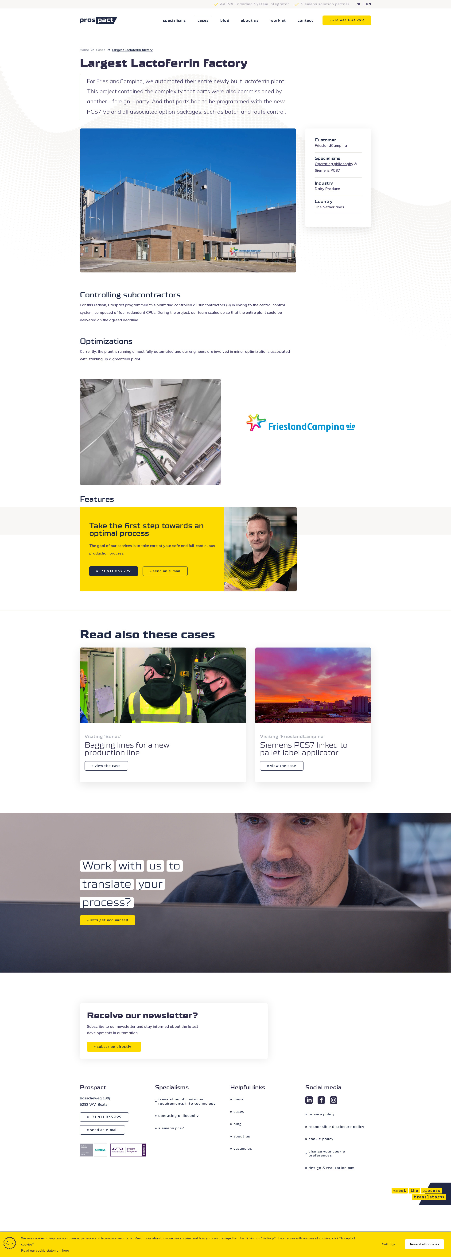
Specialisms (174, 20)
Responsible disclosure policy (336, 1127)
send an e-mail (166, 571)
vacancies (242, 1149)
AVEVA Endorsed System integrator (254, 4)
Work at (278, 20)
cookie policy (321, 1139)
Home (84, 50)
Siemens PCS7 (171, 1128)
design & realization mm (331, 1168)
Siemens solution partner (325, 4)
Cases (203, 20)
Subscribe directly (114, 1047)
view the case (108, 766)
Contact (305, 20)
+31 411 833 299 (348, 20)
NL (359, 4)
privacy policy (321, 1114)
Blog (224, 20)
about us (250, 20)
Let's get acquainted (109, 920)
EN (368, 4)
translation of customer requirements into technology (187, 1101)
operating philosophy (178, 1116)
